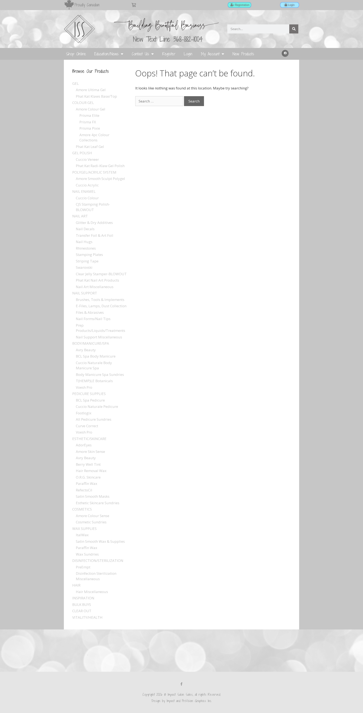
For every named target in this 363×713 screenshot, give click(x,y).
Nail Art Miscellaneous (94, 286)
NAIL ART (80, 216)
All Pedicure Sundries (93, 419)
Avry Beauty (86, 349)
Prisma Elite (89, 115)
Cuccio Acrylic (87, 185)
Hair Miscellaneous (92, 591)
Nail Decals (85, 228)
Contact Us (140, 54)
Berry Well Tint (88, 464)
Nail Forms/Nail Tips (93, 318)
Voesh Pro (84, 387)
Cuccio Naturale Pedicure (97, 406)
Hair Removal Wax (91, 470)
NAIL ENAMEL (84, 191)
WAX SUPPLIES (84, 528)
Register (168, 54)
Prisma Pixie (89, 128)
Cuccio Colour (87, 198)
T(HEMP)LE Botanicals (94, 380)
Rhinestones (86, 248)
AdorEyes (84, 445)
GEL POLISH (82, 152)
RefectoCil (84, 490)
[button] (285, 53)
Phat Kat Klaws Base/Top (96, 96)
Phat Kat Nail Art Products (97, 280)
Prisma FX (87, 122)
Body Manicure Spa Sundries (100, 374)
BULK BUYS (81, 604)
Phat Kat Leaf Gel (90, 146)
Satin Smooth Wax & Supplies (100, 541)
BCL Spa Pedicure (90, 400)
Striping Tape (87, 261)
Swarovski (84, 267)
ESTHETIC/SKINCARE (89, 438)
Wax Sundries (87, 554)
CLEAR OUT (81, 610)
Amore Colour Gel (90, 109)
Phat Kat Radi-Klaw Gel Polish (100, 165)
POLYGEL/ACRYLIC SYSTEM (94, 172)
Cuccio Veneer (87, 159)
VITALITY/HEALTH (87, 617)
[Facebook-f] (181, 684)
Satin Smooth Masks (92, 496)
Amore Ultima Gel (91, 89)
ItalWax (82, 534)
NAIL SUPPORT (84, 293)
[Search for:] (159, 101)
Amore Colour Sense (92, 515)
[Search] (293, 28)
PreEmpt (83, 567)
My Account (210, 54)
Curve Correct (87, 425)
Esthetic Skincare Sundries (97, 502)
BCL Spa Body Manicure (96, 356)
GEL (75, 83)
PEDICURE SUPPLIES (89, 393)
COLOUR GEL (83, 102)
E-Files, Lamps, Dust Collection (101, 305)
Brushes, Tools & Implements (100, 299)
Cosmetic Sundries (91, 522)
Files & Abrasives (90, 312)
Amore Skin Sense (90, 451)
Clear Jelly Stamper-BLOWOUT (101, 273)
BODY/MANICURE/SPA (90, 343)
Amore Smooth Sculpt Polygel (100, 178)
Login (188, 54)
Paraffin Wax (86, 483)
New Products (243, 54)
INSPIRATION (83, 598)
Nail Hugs (84, 241)
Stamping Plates (89, 254)
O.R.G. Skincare (88, 477)
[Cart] (133, 5)
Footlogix (83, 413)
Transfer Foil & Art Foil (94, 235)
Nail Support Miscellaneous (99, 337)
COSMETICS (82, 509)
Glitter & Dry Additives (94, 222)
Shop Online (76, 54)
